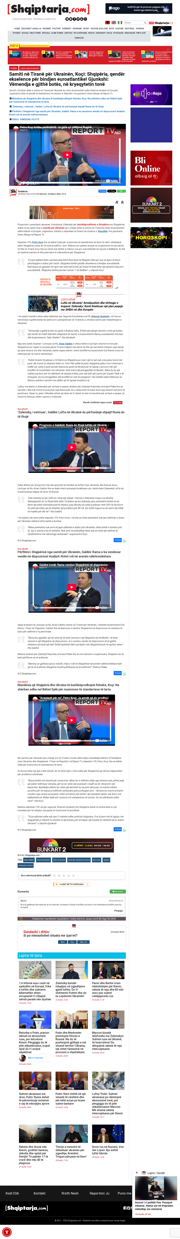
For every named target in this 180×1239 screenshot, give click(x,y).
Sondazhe (79, 38)
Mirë (62, 942)
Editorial (129, 28)
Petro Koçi (37, 242)
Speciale (46, 33)
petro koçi (96, 860)
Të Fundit (17, 33)
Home (17, 28)
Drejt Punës (35, 33)
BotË (111, 28)
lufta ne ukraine (59, 860)
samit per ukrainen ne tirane (79, 860)
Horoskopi (100, 33)
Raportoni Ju (99, 1193)
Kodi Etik (12, 1193)
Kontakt (39, 1193)
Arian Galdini (65, 343)
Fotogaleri (118, 33)
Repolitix (103, 231)
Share (103, 191)
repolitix (106, 860)
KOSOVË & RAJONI (99, 28)
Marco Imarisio (36, 1058)
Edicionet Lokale (30, 28)
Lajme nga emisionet (30, 68)
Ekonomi (77, 28)
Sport (86, 28)
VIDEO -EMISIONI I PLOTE (25, 119)
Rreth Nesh (70, 1193)
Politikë (56, 28)
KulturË (119, 28)
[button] (7, 1232)
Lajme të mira (57, 33)
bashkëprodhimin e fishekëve (93, 224)
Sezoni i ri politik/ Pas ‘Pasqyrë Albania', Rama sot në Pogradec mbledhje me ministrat (154, 1206)
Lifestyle (68, 33)
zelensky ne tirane (25, 865)
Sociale (25, 33)
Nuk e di (83, 942)
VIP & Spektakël (80, 33)
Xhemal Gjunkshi (100, 316)
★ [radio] (54, 875)
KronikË (47, 28)
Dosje (109, 33)
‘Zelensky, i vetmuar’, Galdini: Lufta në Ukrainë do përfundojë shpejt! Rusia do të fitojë (58, 106)
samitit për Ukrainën (53, 227)
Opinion (140, 28)
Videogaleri (129, 33)
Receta (91, 33)
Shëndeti (66, 28)
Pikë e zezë (141, 33)
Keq (72, 942)
